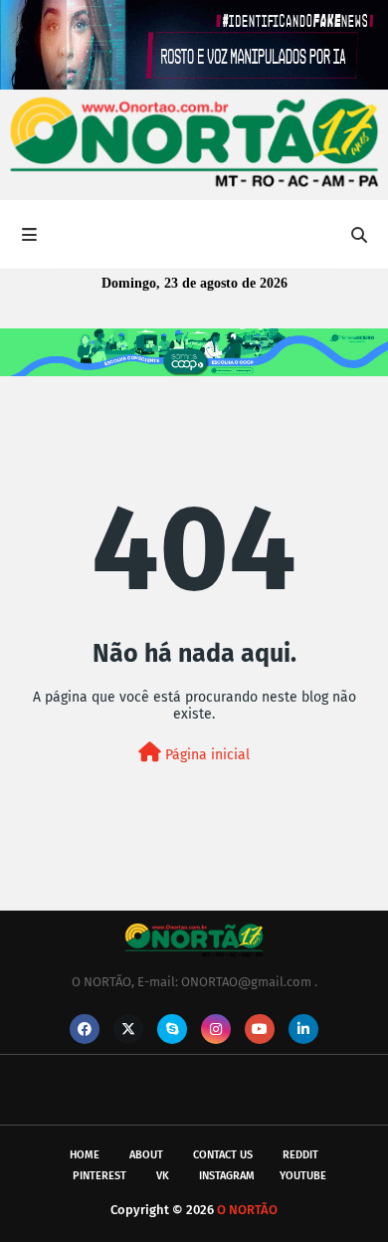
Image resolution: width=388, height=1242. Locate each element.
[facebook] (84, 1029)
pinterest (99, 1175)
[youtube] (260, 1029)
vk (162, 1175)
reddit (300, 1154)
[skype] (172, 1029)
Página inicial (205, 754)
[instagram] (216, 1029)
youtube (303, 1175)
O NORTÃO (247, 1209)
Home (84, 1154)
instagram (227, 1175)
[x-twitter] (128, 1029)
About (146, 1154)
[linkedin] (303, 1029)
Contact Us (223, 1154)
